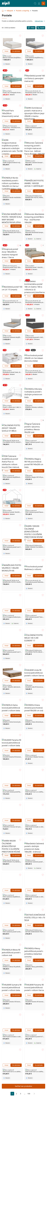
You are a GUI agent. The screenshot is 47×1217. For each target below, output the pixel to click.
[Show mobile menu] (43, 3)
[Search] (35, 3)
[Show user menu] (39, 3)
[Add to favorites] (20, 36)
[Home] (6, 3)
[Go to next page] (34, 1093)
